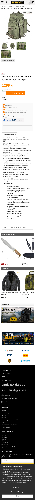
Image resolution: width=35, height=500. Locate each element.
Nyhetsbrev (5, 442)
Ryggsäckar (19, 7)
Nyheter (3, 440)
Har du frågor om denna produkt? (15, 227)
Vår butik (4, 437)
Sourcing (4, 422)
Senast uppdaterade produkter (10, 420)
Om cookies (4, 444)
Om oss (3, 418)
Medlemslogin (5, 427)
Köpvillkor (4, 415)
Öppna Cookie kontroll (8, 447)
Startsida (4, 7)
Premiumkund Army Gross (9, 425)
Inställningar (17, 488)
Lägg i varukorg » (15, 93)
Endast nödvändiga (17, 492)
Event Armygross (6, 413)
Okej (17, 496)
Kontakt (3, 411)
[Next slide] (32, 252)
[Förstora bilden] (17, 26)
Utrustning (11, 7)
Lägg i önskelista (8, 60)
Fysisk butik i (16, 115)
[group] (11, 251)
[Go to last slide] (2, 252)
